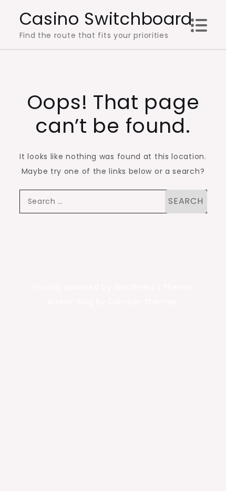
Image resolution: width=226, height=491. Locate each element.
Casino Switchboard (106, 19)
